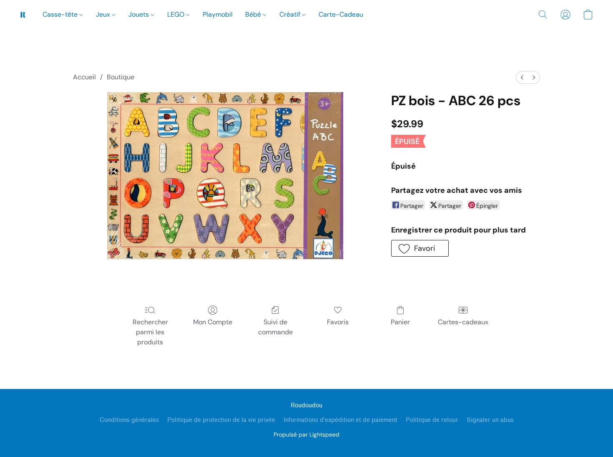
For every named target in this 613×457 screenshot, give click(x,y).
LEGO (176, 14)
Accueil (84, 77)
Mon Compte (212, 322)
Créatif (290, 14)
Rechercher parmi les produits (150, 332)
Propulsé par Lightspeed (306, 434)
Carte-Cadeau (341, 14)
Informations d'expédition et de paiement (340, 420)
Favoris (338, 322)
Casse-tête (61, 14)
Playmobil (218, 14)
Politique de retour (432, 420)
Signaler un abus (490, 420)
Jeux (104, 14)
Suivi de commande (275, 327)
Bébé (254, 14)
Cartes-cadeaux (463, 322)
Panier (400, 322)
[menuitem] (522, 77)
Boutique (120, 77)
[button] (23, 14)
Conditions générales (129, 420)
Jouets (139, 14)
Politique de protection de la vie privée (221, 420)
